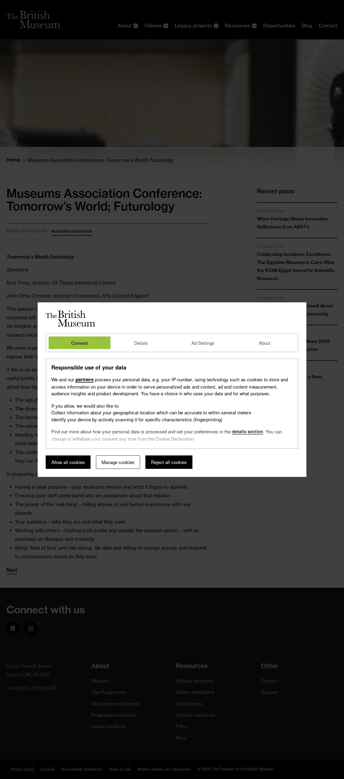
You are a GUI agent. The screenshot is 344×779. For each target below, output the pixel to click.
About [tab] (264, 342)
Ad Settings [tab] (202, 342)
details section (247, 431)
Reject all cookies (169, 462)
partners (85, 379)
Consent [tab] (79, 342)
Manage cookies (118, 462)
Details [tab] (141, 342)
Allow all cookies (68, 462)
